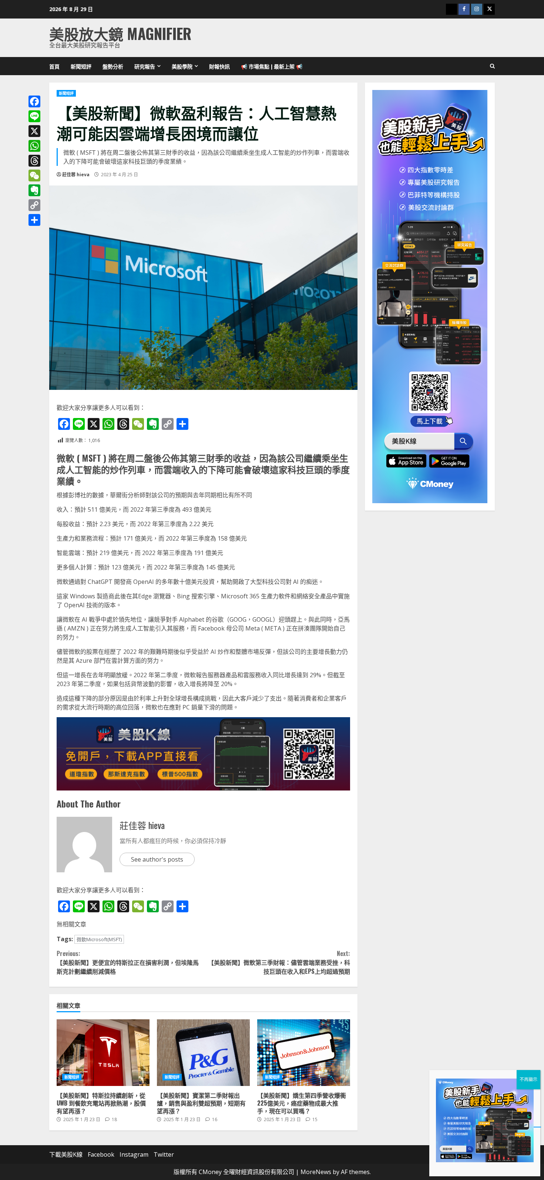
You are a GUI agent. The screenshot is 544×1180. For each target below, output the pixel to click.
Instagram (134, 1154)
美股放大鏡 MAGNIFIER (120, 33)
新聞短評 (81, 66)
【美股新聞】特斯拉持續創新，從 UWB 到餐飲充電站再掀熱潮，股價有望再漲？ (103, 1052)
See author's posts (157, 859)
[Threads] (34, 160)
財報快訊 (219, 66)
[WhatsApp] (34, 145)
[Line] (34, 116)
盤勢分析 (113, 66)
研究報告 (144, 66)
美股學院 (182, 66)
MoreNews (315, 1172)
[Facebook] (34, 101)
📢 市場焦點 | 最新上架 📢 (271, 66)
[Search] (492, 66)
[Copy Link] (34, 205)
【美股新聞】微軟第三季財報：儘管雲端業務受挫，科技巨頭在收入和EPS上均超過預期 (279, 962)
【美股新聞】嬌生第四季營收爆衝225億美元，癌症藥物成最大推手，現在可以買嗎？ (303, 1052)
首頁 (54, 66)
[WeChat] (34, 175)
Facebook (101, 1154)
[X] (34, 131)
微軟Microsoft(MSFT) (99, 939)
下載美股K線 (66, 1154)
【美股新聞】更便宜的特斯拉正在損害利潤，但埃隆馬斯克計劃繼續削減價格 (128, 962)
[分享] (34, 220)
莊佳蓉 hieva (76, 174)
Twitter (164, 1154)
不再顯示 (528, 1079)
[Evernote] (34, 190)
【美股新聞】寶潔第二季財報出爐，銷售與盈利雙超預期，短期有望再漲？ (203, 1052)
